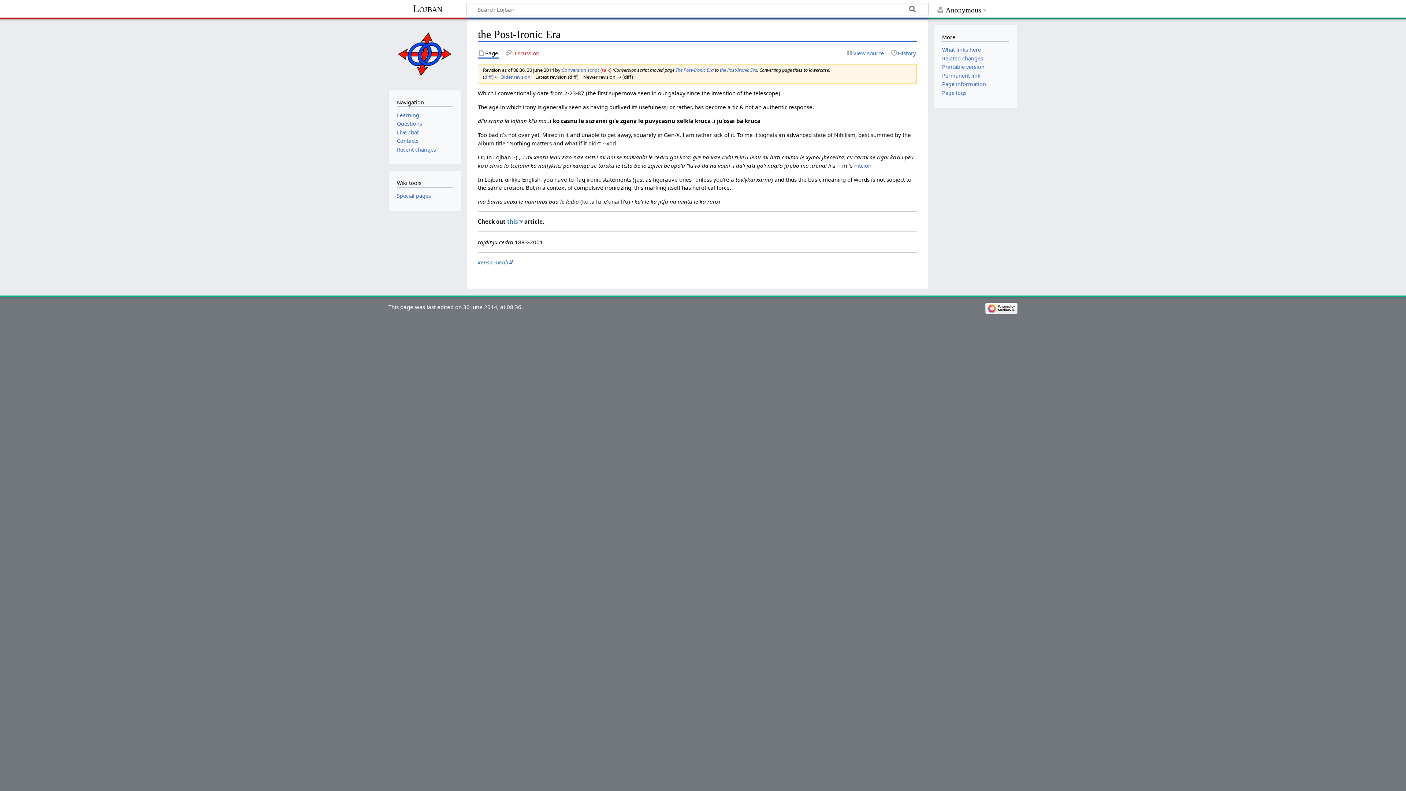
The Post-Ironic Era (695, 70)
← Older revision (513, 77)
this (512, 221)
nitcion (862, 165)
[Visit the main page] (424, 54)
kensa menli (493, 262)
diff (488, 77)
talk (606, 70)
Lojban (427, 8)
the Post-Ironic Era (738, 70)
